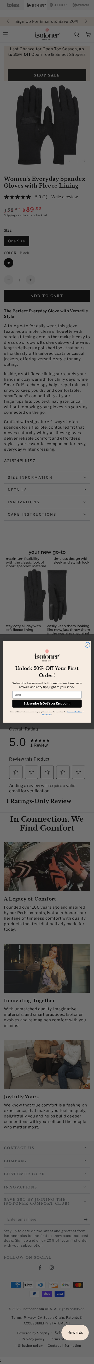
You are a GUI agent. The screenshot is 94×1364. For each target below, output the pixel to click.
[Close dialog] (87, 645)
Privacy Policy (46, 714)
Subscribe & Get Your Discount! (47, 704)
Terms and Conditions (74, 712)
